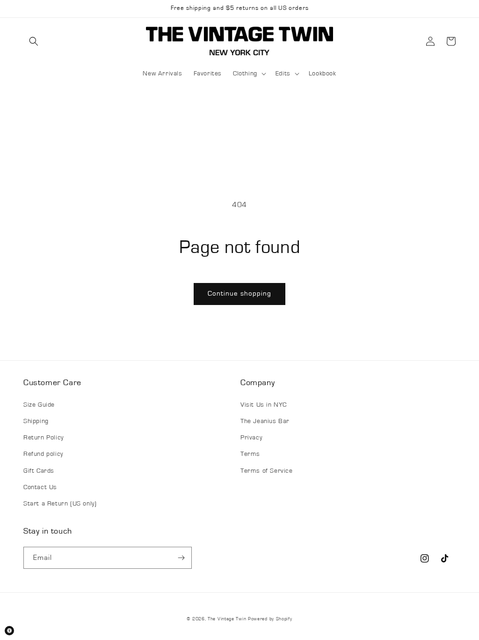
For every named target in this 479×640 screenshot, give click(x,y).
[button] (33, 41)
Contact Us (40, 487)
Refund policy (43, 454)
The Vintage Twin (227, 619)
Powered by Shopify (270, 619)
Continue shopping (239, 293)
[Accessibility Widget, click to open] (9, 630)
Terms (250, 454)
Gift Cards (38, 471)
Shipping (36, 421)
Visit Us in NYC (263, 405)
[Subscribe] (181, 558)
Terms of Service (266, 471)
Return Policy (43, 437)
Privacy (251, 437)
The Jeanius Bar (265, 421)
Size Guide (39, 405)
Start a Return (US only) (59, 503)
